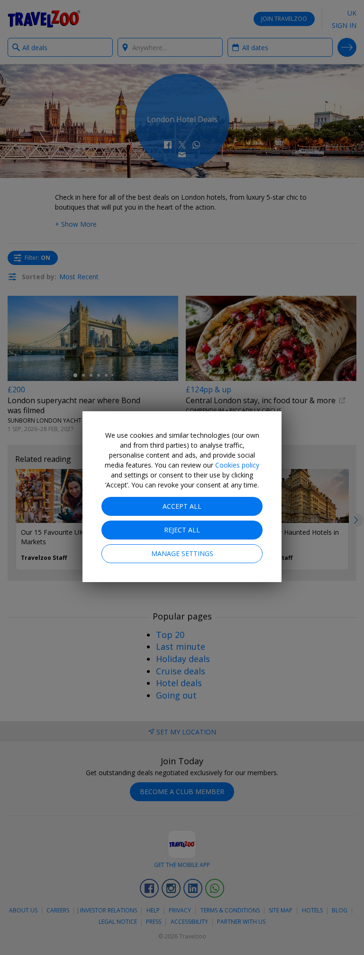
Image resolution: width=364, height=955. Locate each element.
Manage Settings (182, 553)
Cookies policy (237, 464)
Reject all (182, 529)
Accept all (182, 506)
